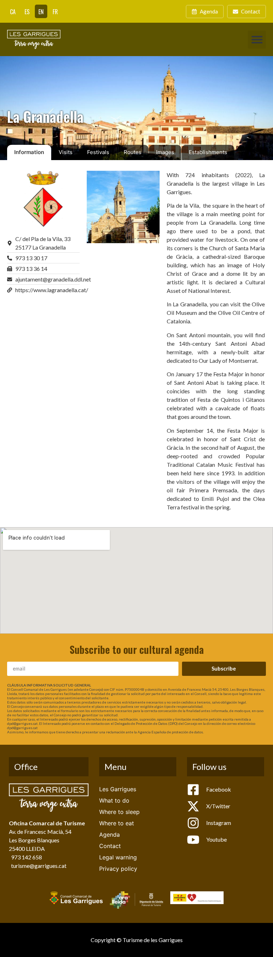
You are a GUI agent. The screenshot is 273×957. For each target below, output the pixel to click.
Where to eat (116, 823)
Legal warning (118, 857)
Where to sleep (119, 811)
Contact (110, 845)
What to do (114, 800)
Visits (66, 152)
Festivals (98, 152)
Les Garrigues (117, 789)
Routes (132, 152)
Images (165, 152)
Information (29, 152)
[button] (257, 40)
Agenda (109, 834)
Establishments (208, 152)
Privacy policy (118, 868)
